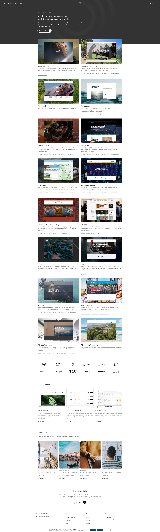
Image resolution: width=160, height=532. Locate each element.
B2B (103, 471)
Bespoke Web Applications (73, 410)
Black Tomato (43, 66)
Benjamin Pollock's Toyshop (48, 225)
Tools (21, 3)
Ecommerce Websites (101, 410)
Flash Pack (42, 106)
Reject (100, 530)
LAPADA (84, 225)
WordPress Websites (43, 410)
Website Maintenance (114, 73)
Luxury (40, 471)
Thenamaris (85, 106)
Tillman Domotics (45, 345)
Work (4, 3)
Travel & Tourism (64, 471)
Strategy (88, 517)
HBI (82, 264)
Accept (93, 530)
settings (82, 530)
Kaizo (40, 264)
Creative (88, 520)
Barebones (108, 517)
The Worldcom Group (89, 146)
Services (10, 3)
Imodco (41, 305)
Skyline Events (86, 305)
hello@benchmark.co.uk (43, 516)
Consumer (83, 471)
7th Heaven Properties (89, 345)
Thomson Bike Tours (89, 66)
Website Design (95, 73)
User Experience (71, 154)
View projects (41, 478)
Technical (88, 523)
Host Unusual (43, 185)
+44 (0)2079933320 (43, 513)
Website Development (42, 75)
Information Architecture (86, 73)
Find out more (41, 421)
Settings (107, 530)
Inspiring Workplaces (89, 185)
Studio (15, 3)
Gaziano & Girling (45, 146)
